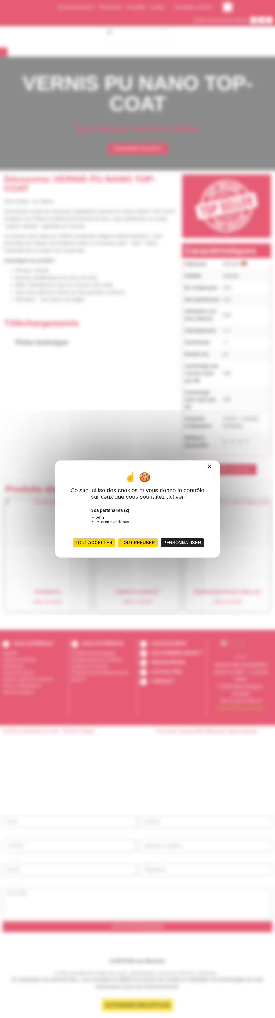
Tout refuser (138, 542)
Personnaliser (182, 542)
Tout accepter (94, 542)
